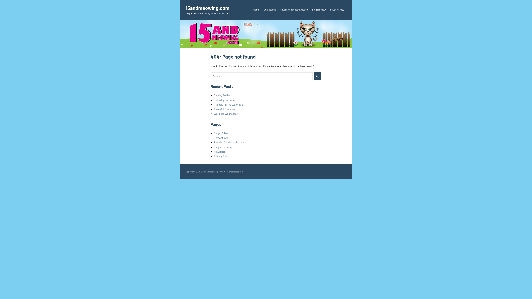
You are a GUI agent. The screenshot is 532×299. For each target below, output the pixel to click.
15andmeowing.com (207, 8)
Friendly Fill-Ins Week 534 (228, 104)
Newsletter (220, 151)
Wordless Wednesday (226, 113)
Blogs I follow (221, 133)
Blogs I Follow (319, 9)
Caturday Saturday (224, 100)
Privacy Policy (337, 9)
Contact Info (270, 9)
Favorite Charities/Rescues (294, 9)
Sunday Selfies (222, 95)
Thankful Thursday (224, 109)
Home (256, 9)
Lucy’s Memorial (223, 147)
